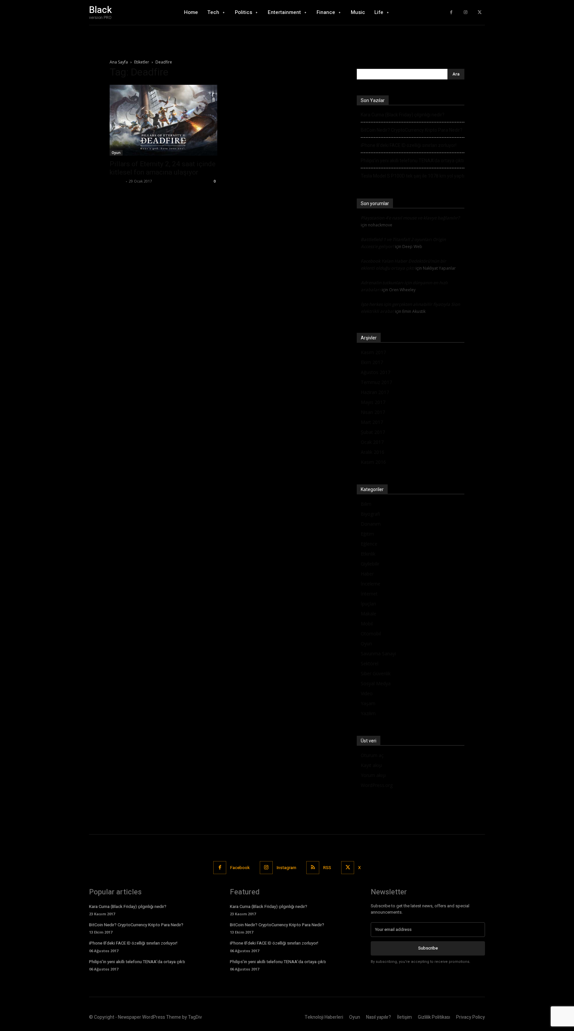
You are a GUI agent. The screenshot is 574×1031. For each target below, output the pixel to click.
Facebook (240, 867)
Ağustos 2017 (375, 372)
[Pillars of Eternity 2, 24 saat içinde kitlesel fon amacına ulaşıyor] (163, 120)
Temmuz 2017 (376, 382)
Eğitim (367, 534)
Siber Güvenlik (376, 673)
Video (367, 693)
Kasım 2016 (373, 462)
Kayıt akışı (371, 765)
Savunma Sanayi (378, 653)
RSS (327, 867)
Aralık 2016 (372, 452)
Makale (368, 613)
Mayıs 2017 (373, 402)
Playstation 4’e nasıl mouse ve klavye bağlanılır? (410, 218)
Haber (367, 574)
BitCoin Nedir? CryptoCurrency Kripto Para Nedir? (411, 130)
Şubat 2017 (373, 432)
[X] (479, 12)
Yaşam (368, 703)
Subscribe (428, 948)
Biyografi (370, 514)
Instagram (286, 867)
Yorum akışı (373, 775)
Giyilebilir (370, 564)
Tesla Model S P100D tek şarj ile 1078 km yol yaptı (412, 176)
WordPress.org (377, 785)
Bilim (366, 504)
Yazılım (368, 713)
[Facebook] (451, 12)
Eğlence (369, 544)
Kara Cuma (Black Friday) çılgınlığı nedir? (402, 114)
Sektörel (369, 663)
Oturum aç (372, 755)
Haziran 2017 (375, 392)
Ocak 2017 (372, 442)
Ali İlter (117, 181)
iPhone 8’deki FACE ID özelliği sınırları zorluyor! (408, 145)
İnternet (369, 593)
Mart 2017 (372, 422)
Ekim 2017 (372, 362)
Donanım (371, 524)
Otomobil (371, 633)
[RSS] (312, 867)
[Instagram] (465, 12)
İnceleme (370, 583)
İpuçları (368, 603)
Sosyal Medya (376, 683)
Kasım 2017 (373, 352)
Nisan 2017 (373, 412)
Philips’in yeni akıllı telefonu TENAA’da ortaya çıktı (412, 160)
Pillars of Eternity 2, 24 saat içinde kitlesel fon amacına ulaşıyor (163, 168)
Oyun (116, 152)
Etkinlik (368, 554)
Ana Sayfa (119, 62)
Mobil (367, 623)
